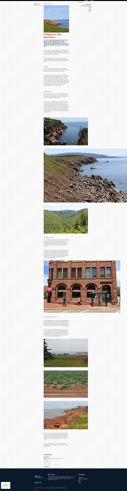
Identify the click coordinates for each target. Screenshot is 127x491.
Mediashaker (58, 487)
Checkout (91, 0)
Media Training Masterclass (86, 5)
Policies (52, 487)
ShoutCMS (64, 487)
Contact (89, 10)
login (36, 490)
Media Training (88, 4)
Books (90, 7)
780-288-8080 (86, 0)
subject (45, 459)
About (90, 9)
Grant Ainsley (80, 2)
